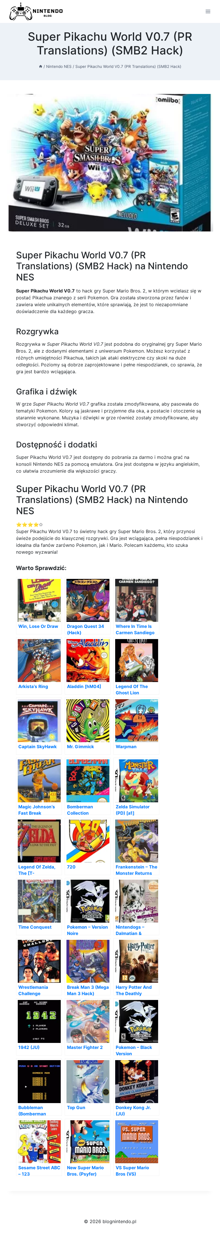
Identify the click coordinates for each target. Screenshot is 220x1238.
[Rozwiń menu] (208, 11)
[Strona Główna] (41, 66)
